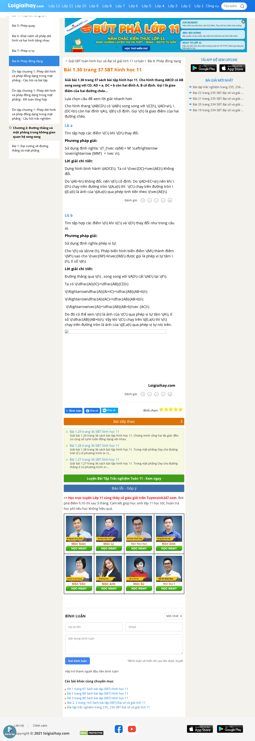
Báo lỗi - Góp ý (124, 488)
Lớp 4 (159, 6)
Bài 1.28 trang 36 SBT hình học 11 (94, 445)
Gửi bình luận (77, 660)
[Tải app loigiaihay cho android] (203, 68)
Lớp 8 (107, 6)
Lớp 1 (199, 6)
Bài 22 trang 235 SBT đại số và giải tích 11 (218, 93)
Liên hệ (19, 725)
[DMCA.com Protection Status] (91, 734)
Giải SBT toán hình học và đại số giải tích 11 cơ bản (106, 61)
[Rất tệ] (142, 200)
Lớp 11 (67, 6)
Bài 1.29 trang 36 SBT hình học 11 (94, 431)
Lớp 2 (186, 6)
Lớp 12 (54, 6)
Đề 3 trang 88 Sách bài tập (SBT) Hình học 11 (97, 698)
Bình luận (75, 410)
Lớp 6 (133, 6)
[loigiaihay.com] (26, 8)
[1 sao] (161, 409)
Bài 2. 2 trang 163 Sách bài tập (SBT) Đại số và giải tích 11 (106, 703)
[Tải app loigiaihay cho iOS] (232, 68)
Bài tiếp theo (124, 421)
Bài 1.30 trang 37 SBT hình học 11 (103, 69)
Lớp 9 (94, 6)
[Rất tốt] (170, 200)
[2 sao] (166, 409)
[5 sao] (180, 409)
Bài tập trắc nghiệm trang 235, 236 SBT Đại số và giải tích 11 (108, 707)
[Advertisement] (219, 176)
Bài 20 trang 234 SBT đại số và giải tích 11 (218, 104)
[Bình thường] (156, 200)
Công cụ (212, 6)
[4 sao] (175, 409)
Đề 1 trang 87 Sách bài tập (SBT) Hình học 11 (97, 689)
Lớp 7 (120, 6)
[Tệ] (149, 200)
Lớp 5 (146, 6)
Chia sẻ (93, 410)
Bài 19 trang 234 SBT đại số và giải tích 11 (218, 110)
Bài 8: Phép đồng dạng (164, 61)
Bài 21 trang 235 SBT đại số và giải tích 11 (218, 98)
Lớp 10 (80, 6)
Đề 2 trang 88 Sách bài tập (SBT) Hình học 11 (97, 693)
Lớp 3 (173, 6)
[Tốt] (163, 200)
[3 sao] (171, 409)
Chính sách (40, 725)
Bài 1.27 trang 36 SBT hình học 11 (94, 459)
